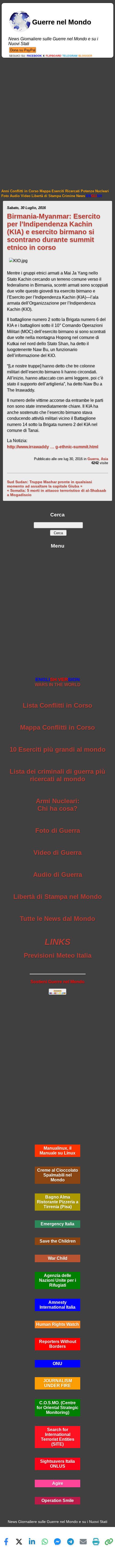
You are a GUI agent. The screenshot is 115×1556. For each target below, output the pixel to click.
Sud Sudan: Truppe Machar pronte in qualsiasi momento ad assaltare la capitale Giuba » (49, 484)
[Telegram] (70, 1541)
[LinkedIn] (31, 1541)
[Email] (83, 1541)
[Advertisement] (57, 118)
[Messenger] (57, 1541)
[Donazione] (22, 50)
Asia (104, 459)
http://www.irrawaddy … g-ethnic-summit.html (52, 446)
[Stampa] (96, 1541)
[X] (19, 1541)
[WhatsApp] (44, 1541)
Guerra (93, 459)
